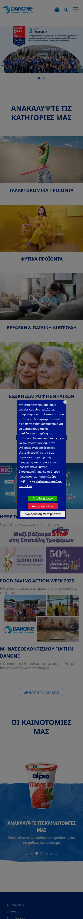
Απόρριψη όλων (42, 506)
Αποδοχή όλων (43, 498)
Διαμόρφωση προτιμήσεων (43, 514)
